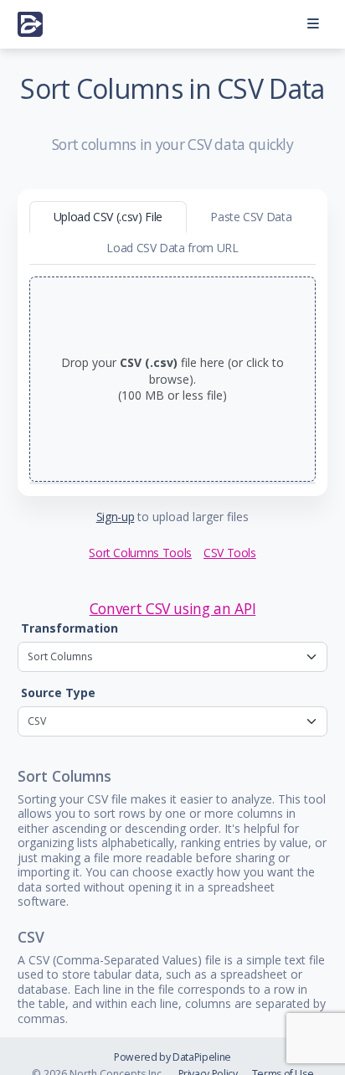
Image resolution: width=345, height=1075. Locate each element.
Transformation (69, 628)
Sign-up (115, 517)
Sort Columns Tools (140, 553)
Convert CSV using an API (173, 608)
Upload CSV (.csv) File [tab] (108, 217)
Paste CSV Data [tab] (250, 217)
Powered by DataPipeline (172, 1057)
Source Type (58, 692)
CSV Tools (229, 553)
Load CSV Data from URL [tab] (172, 248)
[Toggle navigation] (312, 24)
